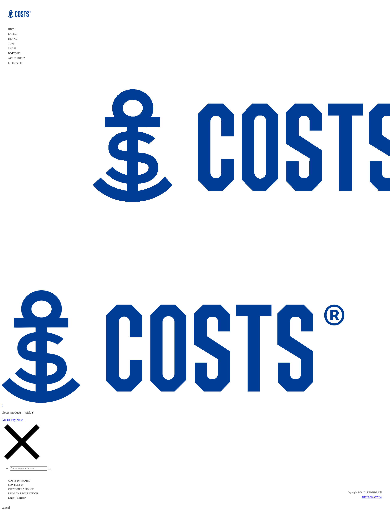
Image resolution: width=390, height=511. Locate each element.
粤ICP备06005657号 (372, 497)
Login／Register (17, 497)
